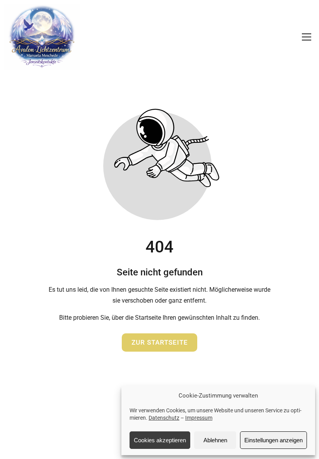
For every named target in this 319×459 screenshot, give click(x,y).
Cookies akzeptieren (160, 440)
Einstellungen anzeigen (273, 440)
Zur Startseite (159, 342)
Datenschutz (164, 418)
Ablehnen (215, 440)
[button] (306, 37)
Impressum (198, 418)
